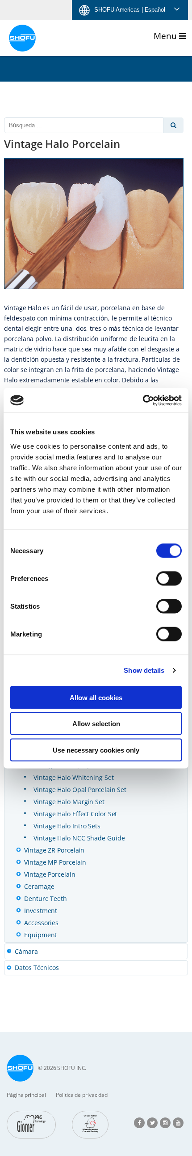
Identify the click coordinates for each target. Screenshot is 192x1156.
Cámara (26, 951)
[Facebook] (139, 1122)
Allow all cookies (96, 697)
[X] (152, 1122)
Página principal (26, 1095)
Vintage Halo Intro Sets (66, 826)
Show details (144, 670)
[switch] (169, 578)
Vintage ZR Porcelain (54, 850)
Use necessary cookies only (96, 749)
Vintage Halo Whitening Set (73, 777)
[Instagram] (165, 1122)
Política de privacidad (82, 1095)
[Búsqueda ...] (173, 125)
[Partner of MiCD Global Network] (90, 1125)
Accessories (41, 922)
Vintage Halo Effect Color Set (75, 814)
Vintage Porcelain (49, 874)
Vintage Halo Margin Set (68, 801)
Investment (40, 910)
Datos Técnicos (37, 967)
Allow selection (96, 723)
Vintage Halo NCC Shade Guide (79, 838)
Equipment (40, 935)
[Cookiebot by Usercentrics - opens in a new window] (143, 400)
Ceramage (39, 886)
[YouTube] (178, 1122)
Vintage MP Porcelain (55, 862)
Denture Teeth (45, 898)
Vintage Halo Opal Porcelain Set (79, 789)
